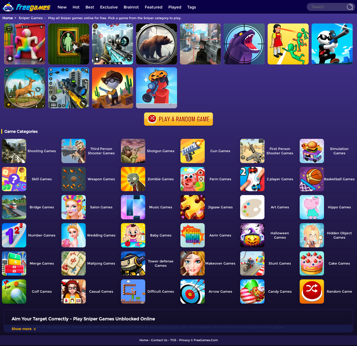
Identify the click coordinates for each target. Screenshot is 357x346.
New (62, 7)
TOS (173, 340)
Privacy (184, 340)
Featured (153, 7)
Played (174, 7)
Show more (22, 329)
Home (7, 18)
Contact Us (159, 340)
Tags (191, 7)
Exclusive (109, 7)
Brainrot (131, 7)
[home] (26, 2)
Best (89, 7)
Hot (76, 7)
